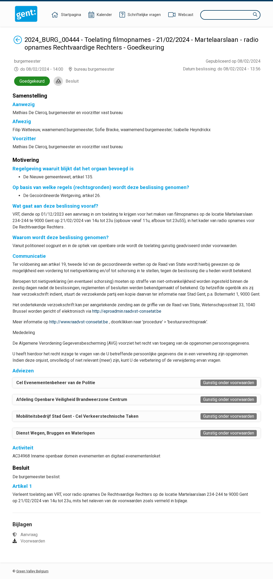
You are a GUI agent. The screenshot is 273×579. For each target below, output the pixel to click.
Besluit (72, 81)
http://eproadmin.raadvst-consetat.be (126, 311)
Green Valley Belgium (32, 571)
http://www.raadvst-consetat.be (78, 321)
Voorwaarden (33, 541)
